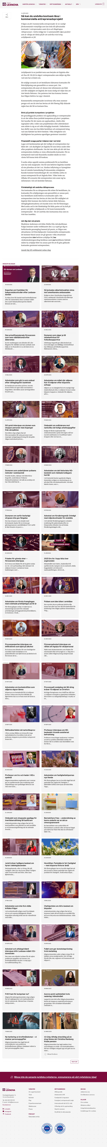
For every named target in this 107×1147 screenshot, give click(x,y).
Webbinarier (32, 1106)
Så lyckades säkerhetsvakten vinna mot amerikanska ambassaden (59, 291)
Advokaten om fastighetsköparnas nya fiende (59, 776)
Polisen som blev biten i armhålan (58, 601)
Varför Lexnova (28, 4)
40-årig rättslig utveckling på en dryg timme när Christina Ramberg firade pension (58, 1039)
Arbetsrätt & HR (60, 1095)
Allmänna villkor (85, 1105)
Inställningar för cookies (88, 1111)
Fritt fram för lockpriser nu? (17, 994)
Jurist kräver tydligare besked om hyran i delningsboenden (19, 864)
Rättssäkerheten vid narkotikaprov (20, 730)
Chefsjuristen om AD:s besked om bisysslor (58, 907)
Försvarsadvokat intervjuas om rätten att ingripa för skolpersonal (58, 645)
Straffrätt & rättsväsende (63, 1112)
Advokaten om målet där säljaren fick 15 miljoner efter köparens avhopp (58, 382)
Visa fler (74, 1061)
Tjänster (42, 4)
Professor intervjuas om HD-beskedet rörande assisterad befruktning (56, 732)
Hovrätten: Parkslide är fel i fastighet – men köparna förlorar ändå (60, 864)
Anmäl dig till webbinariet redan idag (36, 250)
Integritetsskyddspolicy (88, 1108)
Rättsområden (55, 4)
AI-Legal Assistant (34, 1092)
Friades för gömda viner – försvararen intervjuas (16, 559)
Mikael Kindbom (52, 1054)
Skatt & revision (60, 1109)
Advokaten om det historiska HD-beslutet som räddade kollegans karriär (58, 472)
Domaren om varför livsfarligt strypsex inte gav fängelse (17, 517)
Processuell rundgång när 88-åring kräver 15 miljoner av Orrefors (59, 688)
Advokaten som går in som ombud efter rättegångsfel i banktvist (19, 381)
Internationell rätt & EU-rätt (63, 1103)
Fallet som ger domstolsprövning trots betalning (58, 950)
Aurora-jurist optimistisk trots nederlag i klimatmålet (57, 995)
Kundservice (7, 1105)
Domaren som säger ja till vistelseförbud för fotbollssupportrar (55, 337)
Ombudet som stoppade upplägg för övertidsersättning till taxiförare (21, 819)
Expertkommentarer (35, 1103)
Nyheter (31, 1098)
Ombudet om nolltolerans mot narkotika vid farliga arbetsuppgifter (59, 426)
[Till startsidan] (10, 4)
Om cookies (84, 1102)
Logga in (98, 4)
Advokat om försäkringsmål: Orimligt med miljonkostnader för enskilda (60, 517)
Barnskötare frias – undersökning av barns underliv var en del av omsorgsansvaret (60, 820)
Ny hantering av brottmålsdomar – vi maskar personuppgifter (21, 1038)
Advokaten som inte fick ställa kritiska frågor (18, 907)
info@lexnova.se (13, 1102)
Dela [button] (7, 17)
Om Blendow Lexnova (87, 1095)
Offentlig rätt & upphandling (64, 1106)
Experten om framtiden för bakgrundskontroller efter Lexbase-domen (20, 292)
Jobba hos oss (85, 1092)
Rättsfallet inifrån (34, 1117)
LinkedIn (7, 1109)
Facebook (7, 1114)
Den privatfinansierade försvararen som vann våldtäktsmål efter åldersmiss (20, 337)
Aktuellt (68, 4)
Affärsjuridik (58, 1092)
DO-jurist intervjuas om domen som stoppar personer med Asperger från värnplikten (20, 427)
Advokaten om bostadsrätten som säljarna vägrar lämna (20, 688)
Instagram (7, 1111)
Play (30, 1100)
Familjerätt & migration (62, 1098)
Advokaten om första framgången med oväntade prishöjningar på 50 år (21, 602)
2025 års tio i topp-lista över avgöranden (56, 559)
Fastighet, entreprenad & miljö (64, 1100)
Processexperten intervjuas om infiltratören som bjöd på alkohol (19, 645)
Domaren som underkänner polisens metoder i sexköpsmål (20, 471)
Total (30, 1095)
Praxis (31, 1109)
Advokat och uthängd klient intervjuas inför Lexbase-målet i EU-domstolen (20, 951)
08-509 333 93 (10, 1100)
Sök (77, 4)
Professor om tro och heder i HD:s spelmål (19, 776)
